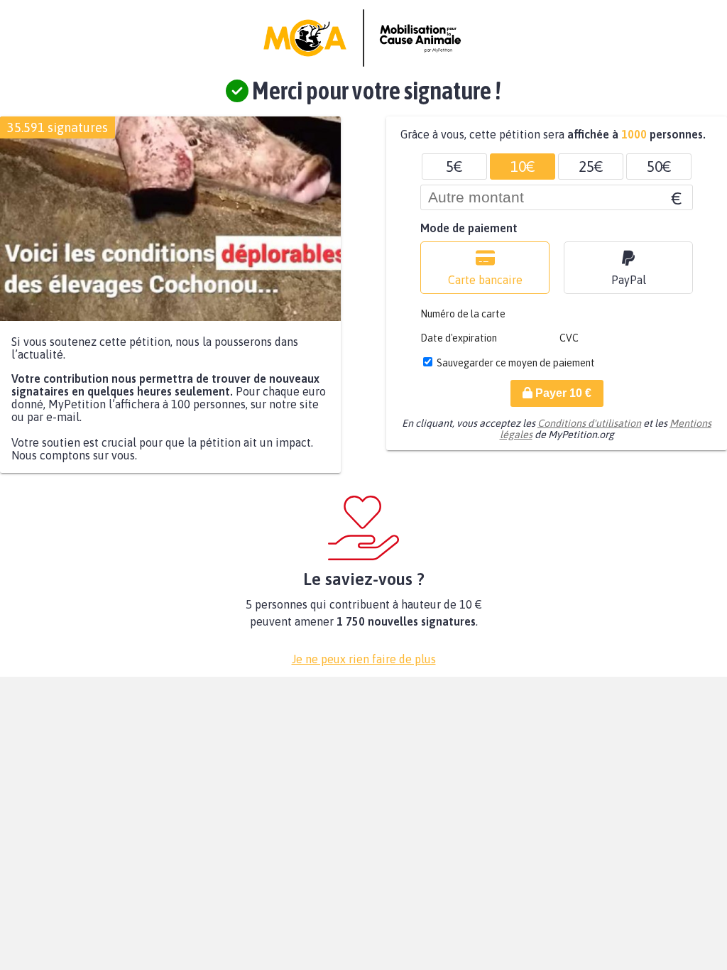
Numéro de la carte (462, 314)
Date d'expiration (458, 338)
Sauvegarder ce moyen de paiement (516, 363)
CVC (569, 338)
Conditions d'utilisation (589, 423)
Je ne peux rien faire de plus (364, 659)
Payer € (561, 393)
